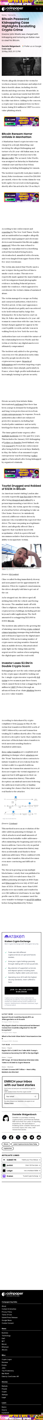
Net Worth (5, 1373)
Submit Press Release (10, 1317)
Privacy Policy (8, 1103)
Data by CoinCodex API (10, 1376)
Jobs (3, 1368)
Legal (4, 1397)
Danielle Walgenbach (11, 46)
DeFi (3, 1338)
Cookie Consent (8, 1323)
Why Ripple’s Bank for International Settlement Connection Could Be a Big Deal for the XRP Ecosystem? (21, 1027)
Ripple (9, 1048)
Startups (5, 1394)
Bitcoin (4, 1344)
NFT (3, 1341)
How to (4, 1410)
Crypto (9, 1057)
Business (5, 1333)
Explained (5, 1413)
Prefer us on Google (32, 46)
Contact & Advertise (9, 1309)
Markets (10, 1067)
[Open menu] (40, 8)
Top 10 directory (8, 1371)
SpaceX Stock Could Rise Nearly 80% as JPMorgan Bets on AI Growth (18, 1018)
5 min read (6, 49)
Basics (4, 1407)
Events (4, 1365)
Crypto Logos (7, 1359)
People (4, 1389)
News (4, 15)
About (4, 1306)
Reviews (5, 1362)
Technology (6, 1336)
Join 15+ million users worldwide (21, 990)
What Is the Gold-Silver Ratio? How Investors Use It (21, 1037)
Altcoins (4, 1350)
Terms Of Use (7, 1315)
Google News (7, 1320)
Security (12, 15)
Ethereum (5, 1347)
